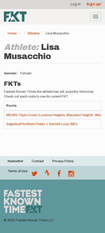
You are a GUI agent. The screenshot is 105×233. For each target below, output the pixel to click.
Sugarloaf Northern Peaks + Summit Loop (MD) (42, 124)
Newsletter (15, 161)
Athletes (34, 33)
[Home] (15, 16)
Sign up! (93, 4)
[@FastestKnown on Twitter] (34, 175)
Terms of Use (17, 171)
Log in (76, 4)
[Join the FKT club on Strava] (47, 175)
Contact (38, 161)
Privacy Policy (63, 161)
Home (12, 33)
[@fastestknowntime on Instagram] (71, 175)
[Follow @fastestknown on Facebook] (59, 175)
